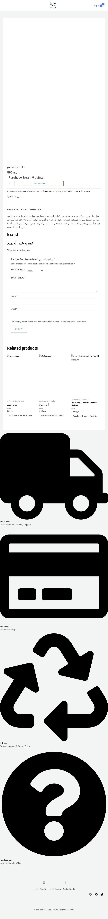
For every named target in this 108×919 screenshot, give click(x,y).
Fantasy (39, 191)
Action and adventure (26, 191)
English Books (39, 889)
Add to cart (40, 183)
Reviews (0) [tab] (35, 209)
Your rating (18, 269)
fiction (45, 191)
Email (14, 309)
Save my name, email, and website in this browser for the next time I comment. (49, 321)
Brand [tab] (24, 209)
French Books (54, 889)
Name (14, 296)
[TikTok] (102, 894)
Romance (53, 191)
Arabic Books (84, 191)
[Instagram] (90, 894)
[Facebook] (96, 894)
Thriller (69, 191)
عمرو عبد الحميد (14, 196)
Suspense (62, 191)
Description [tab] (13, 209)
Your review (18, 277)
